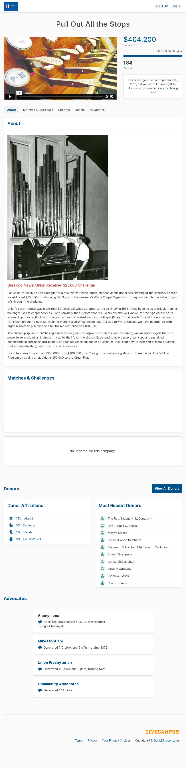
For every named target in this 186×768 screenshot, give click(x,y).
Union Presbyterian (55, 662)
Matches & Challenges (38, 110)
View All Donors (167, 488)
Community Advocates (58, 684)
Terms (79, 740)
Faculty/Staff (32, 539)
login (176, 6)
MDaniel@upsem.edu (165, 740)
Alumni (28, 518)
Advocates (97, 110)
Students (29, 525)
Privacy (93, 740)
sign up (162, 6)
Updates (64, 110)
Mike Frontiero (50, 641)
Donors (80, 110)
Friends (28, 532)
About (11, 110)
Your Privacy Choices (116, 740)
